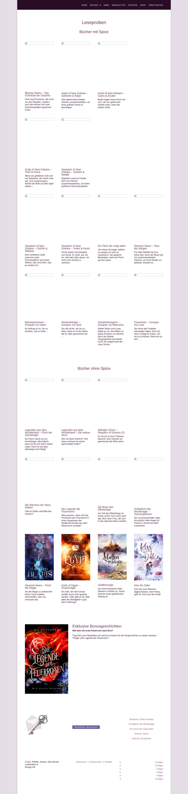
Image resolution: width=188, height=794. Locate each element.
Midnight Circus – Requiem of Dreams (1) (111, 431)
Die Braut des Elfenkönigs (105, 508)
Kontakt (108, 762)
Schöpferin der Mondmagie (141, 724)
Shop (143, 5)
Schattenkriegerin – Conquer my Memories (111, 323)
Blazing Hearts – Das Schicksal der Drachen (37, 94)
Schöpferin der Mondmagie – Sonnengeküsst (143, 511)
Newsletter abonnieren (86, 727)
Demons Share (141, 733)
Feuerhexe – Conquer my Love (146, 323)
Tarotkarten (155, 5)
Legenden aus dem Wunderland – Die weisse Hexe (75, 432)
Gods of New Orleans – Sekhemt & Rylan (74, 94)
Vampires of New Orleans (141, 719)
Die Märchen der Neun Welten (38, 506)
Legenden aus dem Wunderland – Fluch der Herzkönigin (38, 432)
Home (84, 5)
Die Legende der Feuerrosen (70, 510)
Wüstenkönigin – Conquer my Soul (71, 323)
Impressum (81, 762)
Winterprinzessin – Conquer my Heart (35, 323)
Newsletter (118, 5)
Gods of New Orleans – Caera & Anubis (111, 94)
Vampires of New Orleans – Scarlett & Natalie (72, 172)
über (106, 5)
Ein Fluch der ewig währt (112, 245)
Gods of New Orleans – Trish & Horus (38, 170)
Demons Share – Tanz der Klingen (146, 247)
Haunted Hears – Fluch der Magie (38, 586)
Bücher (94, 5)
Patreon (132, 5)
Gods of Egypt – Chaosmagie (70, 586)
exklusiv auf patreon (141, 738)
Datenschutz (96, 762)
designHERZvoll (43, 767)
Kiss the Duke (142, 585)
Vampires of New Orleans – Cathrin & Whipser (36, 248)
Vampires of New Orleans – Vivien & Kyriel (75, 247)
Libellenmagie (105, 585)
